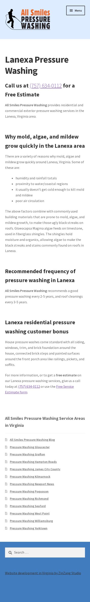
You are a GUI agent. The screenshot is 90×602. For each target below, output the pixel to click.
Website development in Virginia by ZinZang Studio (43, 573)
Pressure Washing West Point (30, 513)
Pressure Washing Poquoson (29, 491)
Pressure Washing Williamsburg (31, 521)
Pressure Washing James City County (35, 469)
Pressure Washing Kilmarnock (30, 477)
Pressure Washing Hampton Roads (33, 462)
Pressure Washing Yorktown (28, 528)
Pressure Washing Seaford (28, 506)
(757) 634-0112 (46, 85)
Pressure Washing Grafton (27, 454)
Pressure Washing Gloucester (30, 447)
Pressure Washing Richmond (29, 499)
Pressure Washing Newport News (32, 484)
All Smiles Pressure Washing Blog (32, 440)
